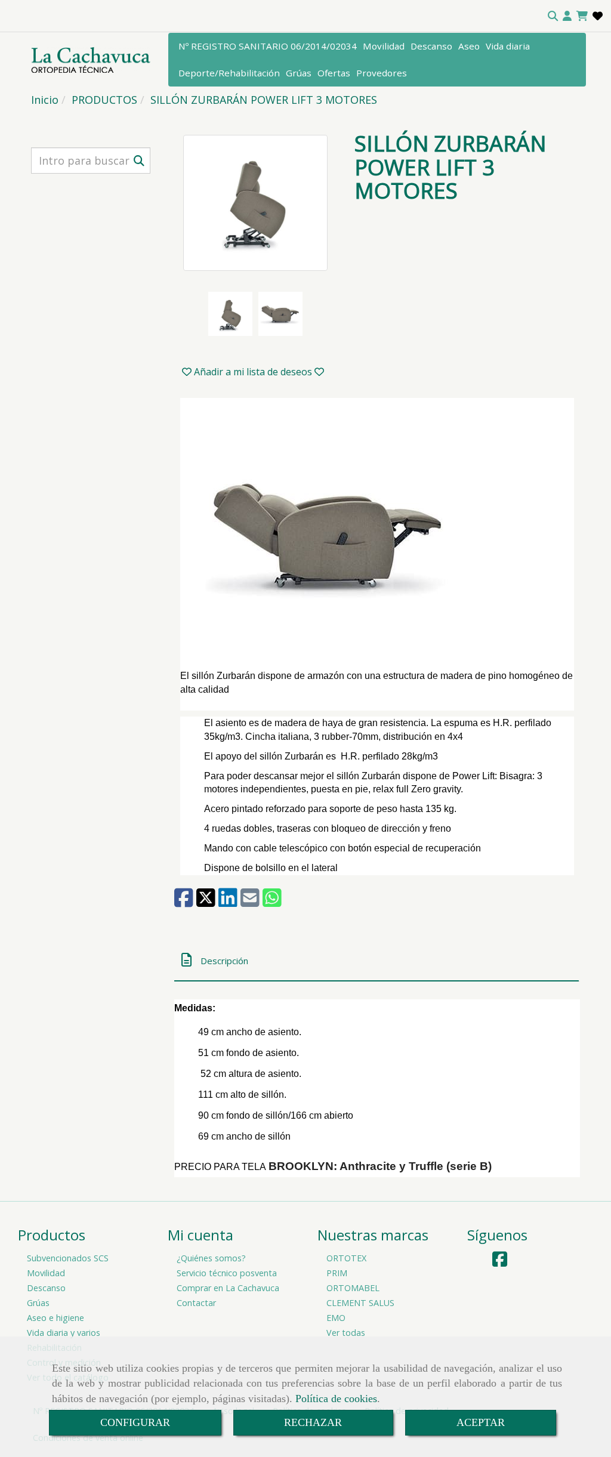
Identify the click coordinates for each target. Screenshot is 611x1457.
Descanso (431, 46)
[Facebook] (499, 1262)
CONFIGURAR (135, 1422)
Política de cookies (336, 1398)
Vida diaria (508, 46)
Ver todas (345, 1332)
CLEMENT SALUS (360, 1302)
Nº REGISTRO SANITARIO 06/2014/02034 (267, 46)
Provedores (381, 73)
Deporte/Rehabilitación (229, 73)
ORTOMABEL (352, 1288)
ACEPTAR (480, 1422)
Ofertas (333, 73)
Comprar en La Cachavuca (228, 1288)
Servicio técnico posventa (227, 1273)
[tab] (376, 960)
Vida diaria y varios (63, 1332)
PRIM (336, 1273)
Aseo (469, 46)
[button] (567, 16)
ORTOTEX (346, 1258)
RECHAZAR (313, 1422)
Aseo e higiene (55, 1317)
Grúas (298, 73)
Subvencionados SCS (68, 1258)
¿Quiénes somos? (211, 1258)
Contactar (196, 1302)
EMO (335, 1317)
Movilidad (384, 46)
